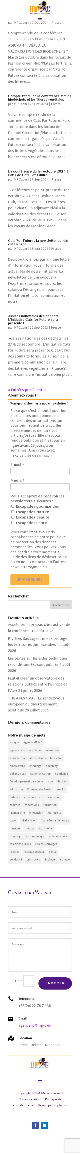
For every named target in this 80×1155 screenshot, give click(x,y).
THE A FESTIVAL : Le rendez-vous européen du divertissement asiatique (36, 704)
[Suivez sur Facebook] (35, 1125)
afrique (14, 742)
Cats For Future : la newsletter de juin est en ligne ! (38, 242)
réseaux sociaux (34, 852)
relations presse (59, 836)
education (16, 789)
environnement (34, 797)
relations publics (20, 844)
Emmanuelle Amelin (39, 789)
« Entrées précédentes (27, 390)
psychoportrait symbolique (27, 836)
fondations (32, 805)
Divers (55, 104)
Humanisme (17, 813)
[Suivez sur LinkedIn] (44, 1125)
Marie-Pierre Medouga (55, 820)
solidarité (16, 859)
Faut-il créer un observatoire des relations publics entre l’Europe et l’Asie (37, 685)
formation (50, 805)
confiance (61, 774)
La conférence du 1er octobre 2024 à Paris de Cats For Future (38, 173)
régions (14, 852)
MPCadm (20, 23)
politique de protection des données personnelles (38, 542)
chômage (35, 766)
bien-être (56, 758)
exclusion (54, 797)
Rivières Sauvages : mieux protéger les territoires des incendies (38, 642)
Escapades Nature (32, 512)
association (17, 758)
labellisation (28, 820)
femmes (15, 805)
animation (52, 750)
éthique (65, 859)
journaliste (54, 813)
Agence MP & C (32, 742)
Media (17, 481)
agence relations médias (25, 750)
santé (52, 852)
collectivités (18, 774)
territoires (33, 859)
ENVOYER (55, 983)
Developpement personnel (27, 781)
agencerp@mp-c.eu (34, 1026)
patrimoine (45, 828)
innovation (36, 813)
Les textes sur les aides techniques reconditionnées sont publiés (38, 662)
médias (29, 828)
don (50, 781)
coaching (52, 766)
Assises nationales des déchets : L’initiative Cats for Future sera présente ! (34, 319)
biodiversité (17, 766)
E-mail (17, 465)
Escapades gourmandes (37, 506)
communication (40, 774)
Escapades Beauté (32, 517)
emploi (61, 789)
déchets (62, 781)
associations (37, 758)
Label (13, 820)
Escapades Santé (31, 523)
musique (15, 828)
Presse (56, 23)
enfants (15, 797)
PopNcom (60, 1105)
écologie (50, 859)
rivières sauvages (46, 844)
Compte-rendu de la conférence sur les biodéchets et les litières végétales (39, 98)
